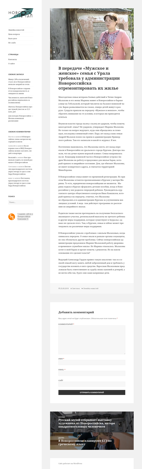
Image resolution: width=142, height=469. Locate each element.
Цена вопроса (14, 34)
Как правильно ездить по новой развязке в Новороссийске (20, 160)
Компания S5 (22, 219)
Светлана (76, 288)
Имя (61, 359)
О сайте (11, 63)
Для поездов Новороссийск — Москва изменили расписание (20, 118)
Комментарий (66, 324)
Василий (12, 157)
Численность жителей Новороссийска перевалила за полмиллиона (20, 100)
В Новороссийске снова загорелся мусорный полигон (19, 139)
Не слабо (12, 43)
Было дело (12, 38)
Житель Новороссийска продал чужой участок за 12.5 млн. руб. (20, 109)
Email (61, 369)
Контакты (12, 59)
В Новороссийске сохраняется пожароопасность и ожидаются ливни (19, 91)
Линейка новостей (16, 30)
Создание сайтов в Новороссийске (25, 215)
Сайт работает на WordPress (70, 463)
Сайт (60, 380)
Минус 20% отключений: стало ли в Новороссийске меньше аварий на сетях (19, 81)
